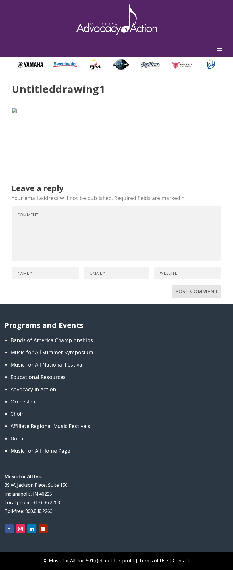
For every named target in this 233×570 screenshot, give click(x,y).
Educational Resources (38, 377)
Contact (181, 560)
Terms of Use (153, 560)
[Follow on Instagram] (20, 528)
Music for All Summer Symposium (52, 352)
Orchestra (23, 401)
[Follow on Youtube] (43, 528)
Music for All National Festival (47, 364)
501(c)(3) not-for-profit (109, 560)
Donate (19, 438)
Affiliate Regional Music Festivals (50, 426)
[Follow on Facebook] (9, 528)
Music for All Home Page (40, 450)
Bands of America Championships (52, 340)
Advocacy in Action (33, 389)
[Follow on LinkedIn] (31, 528)
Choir (17, 413)
